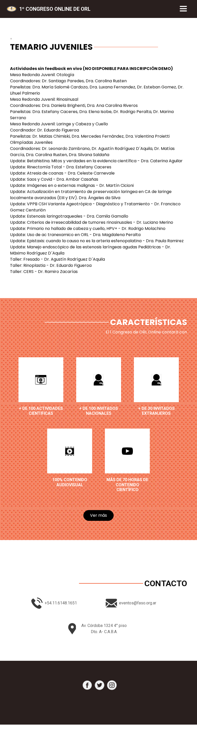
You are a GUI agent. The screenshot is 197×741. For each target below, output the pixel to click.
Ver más (98, 515)
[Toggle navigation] (183, 9)
